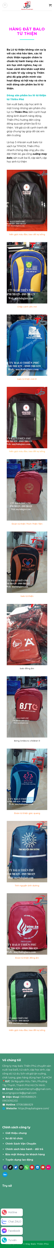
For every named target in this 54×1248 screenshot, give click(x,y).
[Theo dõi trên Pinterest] (32, 1167)
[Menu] (5, 5)
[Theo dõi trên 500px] (5, 1174)
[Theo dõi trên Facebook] (5, 1167)
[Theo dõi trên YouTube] (42, 1167)
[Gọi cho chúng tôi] (26, 1167)
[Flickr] (48, 1167)
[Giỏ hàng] (50, 5)
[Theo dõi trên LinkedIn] (37, 1167)
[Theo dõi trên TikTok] (10, 1167)
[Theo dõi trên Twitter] (15, 1167)
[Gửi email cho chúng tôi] (21, 1167)
